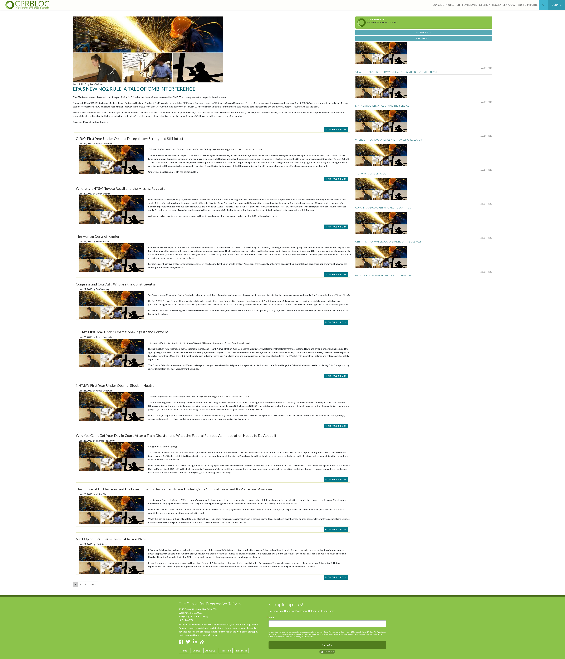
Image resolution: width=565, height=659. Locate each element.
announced (185, 563)
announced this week (247, 203)
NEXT (93, 584)
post (347, 310)
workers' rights (527, 5)
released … (312, 566)
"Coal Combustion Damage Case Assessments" (241, 300)
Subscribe (226, 650)
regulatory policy (503, 5)
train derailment (247, 452)
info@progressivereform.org (193, 616)
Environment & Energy (476, 5)
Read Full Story (336, 129)
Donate (196, 650)
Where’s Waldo (207, 199)
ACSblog (172, 446)
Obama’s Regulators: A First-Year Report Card (238, 149)
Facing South (184, 295)
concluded (304, 550)
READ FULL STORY (336, 178)
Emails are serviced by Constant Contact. (299, 636)
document (92, 112)
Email (271, 617)
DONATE (556, 5)
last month (323, 310)
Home (184, 650)
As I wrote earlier (156, 216)
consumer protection (446, 5)
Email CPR (241, 650)
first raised (130, 103)
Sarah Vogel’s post (323, 553)
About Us (210, 650)
